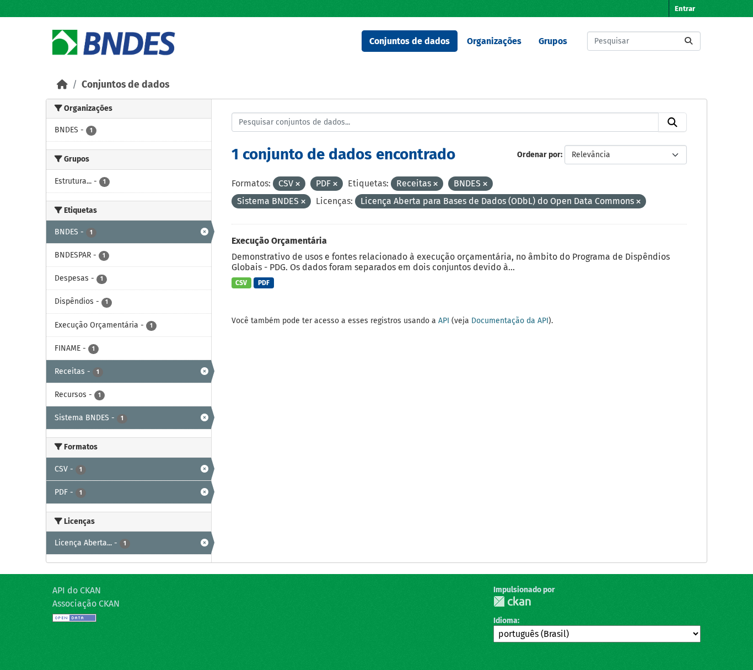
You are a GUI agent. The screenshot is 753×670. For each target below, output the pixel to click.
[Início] (62, 84)
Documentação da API (509, 320)
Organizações (494, 41)
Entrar (685, 8)
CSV (241, 283)
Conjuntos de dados (409, 41)
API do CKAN (76, 590)
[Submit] (688, 41)
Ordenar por (539, 154)
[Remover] (297, 184)
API (443, 320)
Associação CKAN (86, 603)
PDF (264, 283)
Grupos (553, 41)
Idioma (505, 620)
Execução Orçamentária (279, 240)
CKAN (512, 601)
